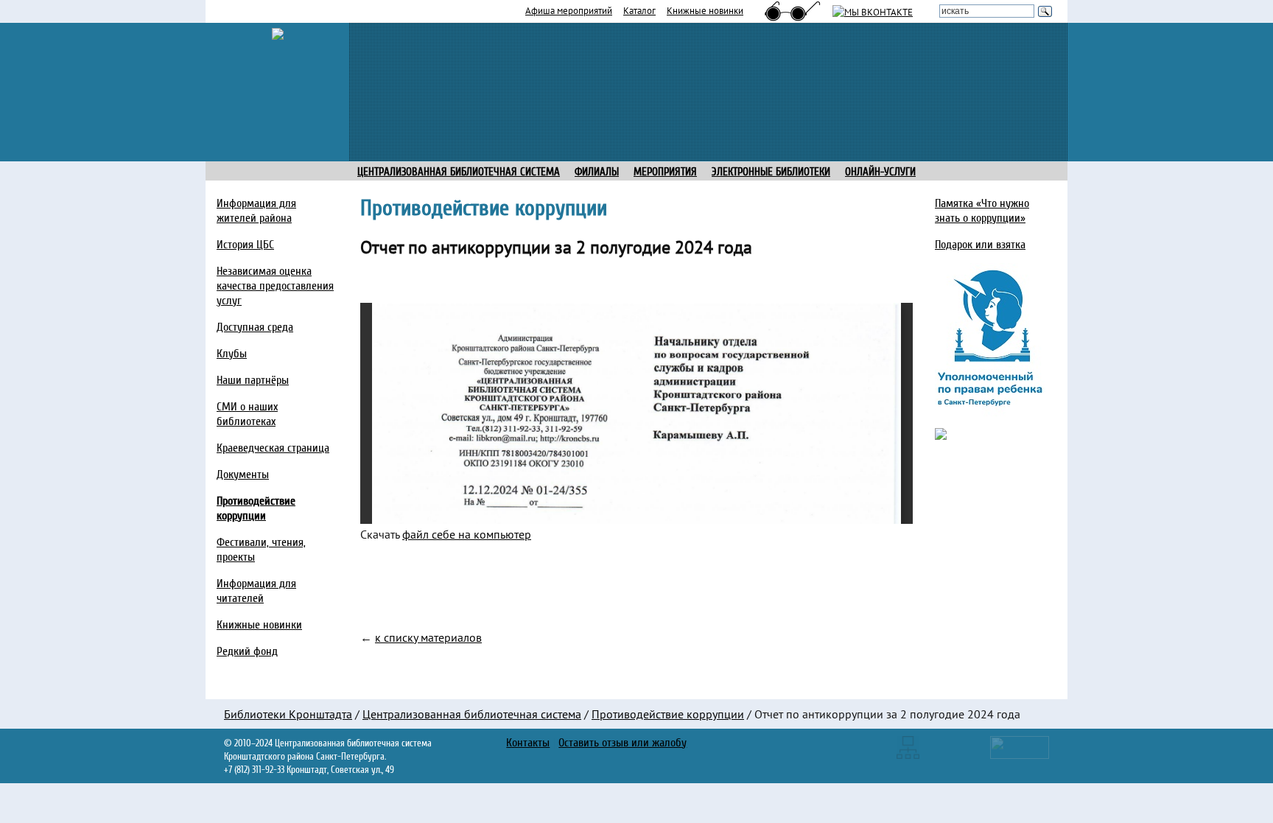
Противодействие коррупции (668, 714)
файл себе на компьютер (466, 534)
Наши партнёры (253, 380)
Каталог (639, 10)
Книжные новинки (705, 10)
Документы (243, 474)
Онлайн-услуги (880, 172)
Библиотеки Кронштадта (288, 714)
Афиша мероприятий (568, 10)
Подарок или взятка (980, 244)
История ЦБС (245, 244)
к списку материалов (428, 637)
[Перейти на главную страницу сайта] (278, 32)
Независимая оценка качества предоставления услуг (275, 286)
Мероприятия (665, 172)
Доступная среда (255, 327)
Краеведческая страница (273, 448)
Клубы (232, 353)
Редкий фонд (247, 651)
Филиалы (597, 172)
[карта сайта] (908, 746)
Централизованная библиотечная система (471, 714)
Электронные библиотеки (771, 172)
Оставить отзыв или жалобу (622, 742)
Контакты (528, 742)
